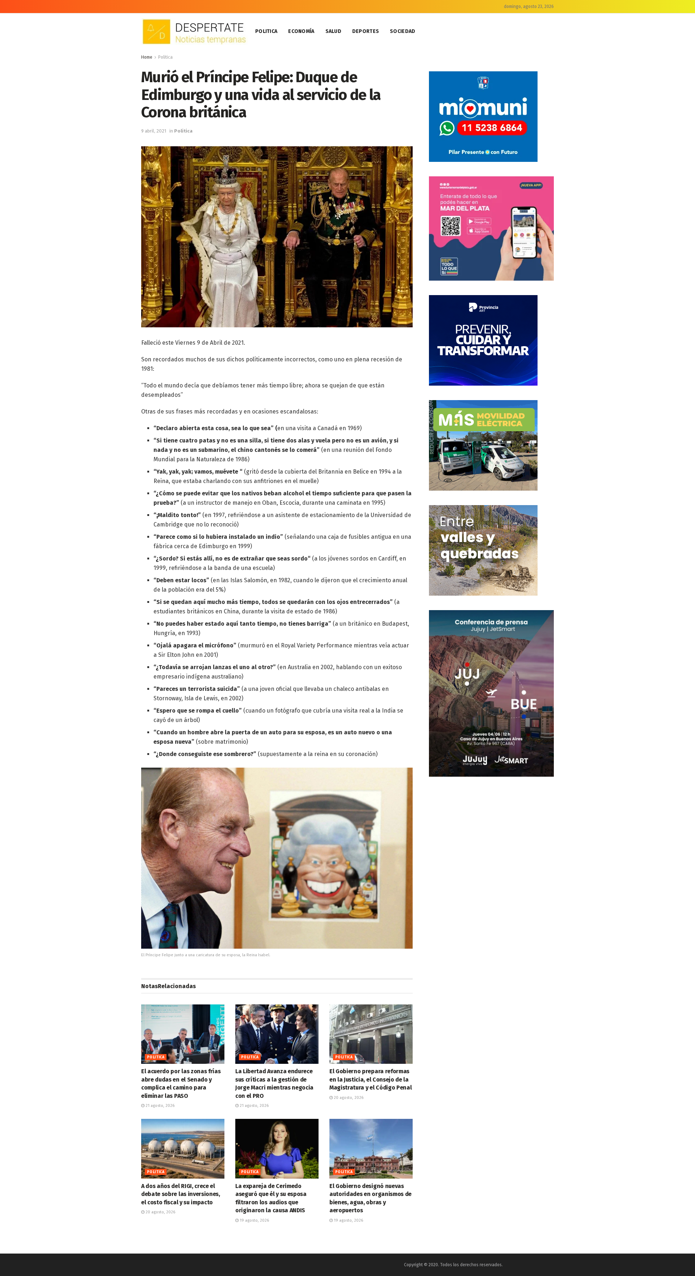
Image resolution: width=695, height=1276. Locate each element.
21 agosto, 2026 (159, 1105)
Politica (266, 31)
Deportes (365, 31)
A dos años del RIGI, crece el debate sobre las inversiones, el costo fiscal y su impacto (180, 1194)
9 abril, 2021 (153, 131)
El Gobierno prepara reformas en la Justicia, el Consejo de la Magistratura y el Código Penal (370, 1079)
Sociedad (402, 31)
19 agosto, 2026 (254, 1220)
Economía (301, 31)
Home (146, 57)
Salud (333, 31)
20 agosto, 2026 (348, 1097)
